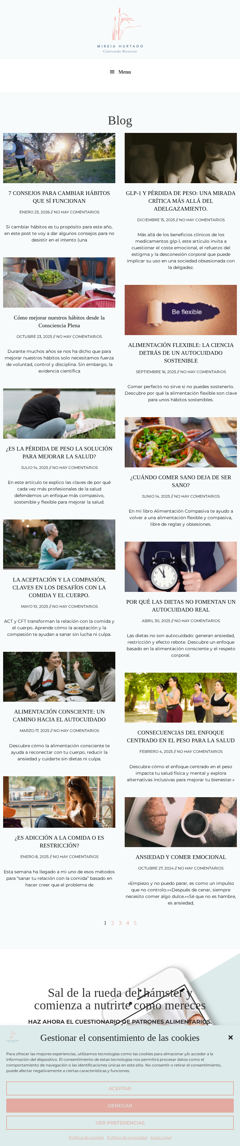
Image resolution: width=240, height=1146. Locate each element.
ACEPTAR (120, 1088)
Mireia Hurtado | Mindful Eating (120, 29)
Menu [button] (124, 72)
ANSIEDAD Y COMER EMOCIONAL (181, 857)
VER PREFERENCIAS (120, 1123)
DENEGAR (120, 1106)
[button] (231, 1037)
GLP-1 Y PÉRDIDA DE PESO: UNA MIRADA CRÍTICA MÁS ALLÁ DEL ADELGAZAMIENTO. (181, 201)
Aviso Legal (161, 1137)
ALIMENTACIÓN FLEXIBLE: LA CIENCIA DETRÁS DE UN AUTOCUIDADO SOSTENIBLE (181, 353)
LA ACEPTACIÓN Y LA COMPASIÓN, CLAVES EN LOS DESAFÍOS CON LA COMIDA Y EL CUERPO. (59, 587)
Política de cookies (86, 1137)
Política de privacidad (127, 1137)
